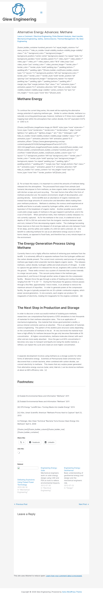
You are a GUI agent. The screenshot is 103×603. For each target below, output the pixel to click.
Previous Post (20, 504)
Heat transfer (77, 36)
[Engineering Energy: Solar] (52, 479)
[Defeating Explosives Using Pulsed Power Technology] (27, 472)
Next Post (84, 504)
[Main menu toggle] (41, 12)
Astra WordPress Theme (72, 592)
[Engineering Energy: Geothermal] (75, 478)
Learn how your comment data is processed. (64, 576)
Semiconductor (50, 39)
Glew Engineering (19, 19)
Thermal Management (66, 39)
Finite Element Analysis (61, 36)
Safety (40, 39)
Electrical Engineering (42, 36)
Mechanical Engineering (27, 39)
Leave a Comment (24, 36)
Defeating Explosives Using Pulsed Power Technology (26, 482)
